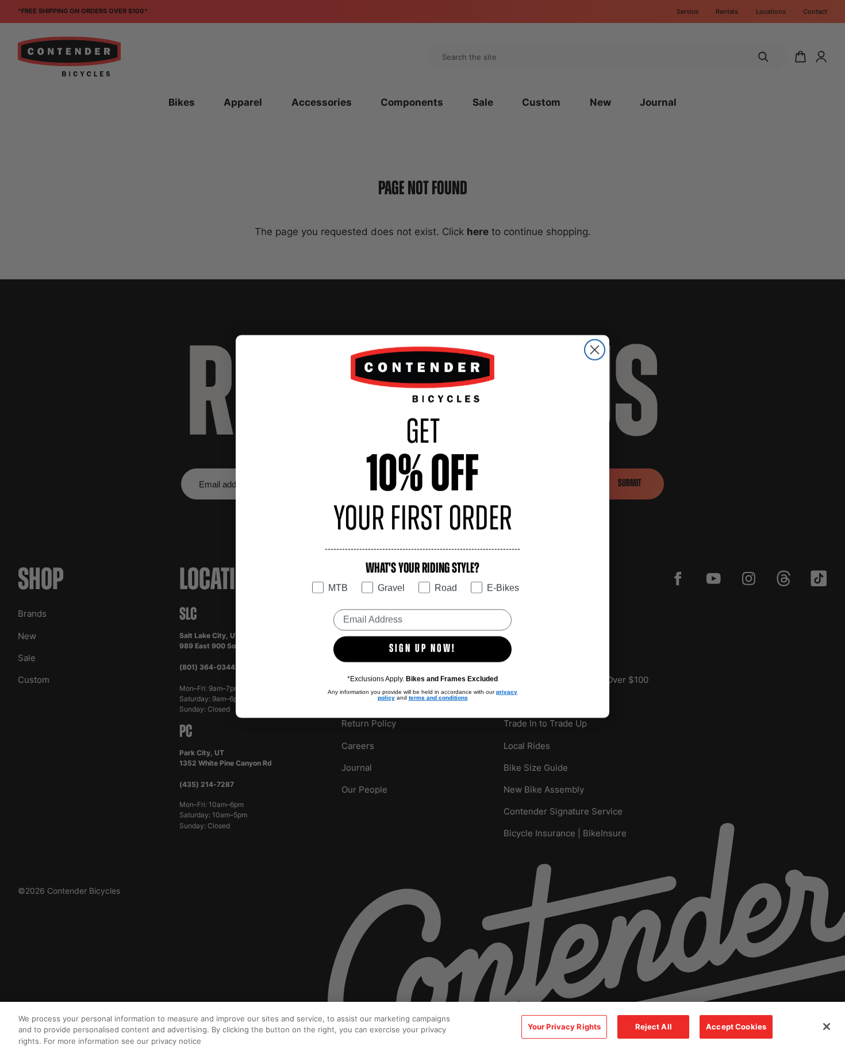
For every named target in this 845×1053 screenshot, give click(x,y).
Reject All (653, 1026)
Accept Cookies (736, 1026)
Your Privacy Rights (564, 1026)
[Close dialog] (595, 350)
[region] (422, 1027)
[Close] (826, 1026)
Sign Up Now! (422, 649)
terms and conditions (438, 697)
